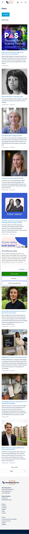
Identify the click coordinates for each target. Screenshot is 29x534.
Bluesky (3, 504)
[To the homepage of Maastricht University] (10, 2)
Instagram (4, 507)
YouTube (4, 513)
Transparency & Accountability (9, 519)
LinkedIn (4, 509)
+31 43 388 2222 (6, 493)
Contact (3, 517)
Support (4, 522)
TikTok (3, 511)
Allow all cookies (14, 274)
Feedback (4, 524)
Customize (13, 278)
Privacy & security (6, 521)
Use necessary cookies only (14, 283)
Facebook (4, 506)
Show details (22, 269)
